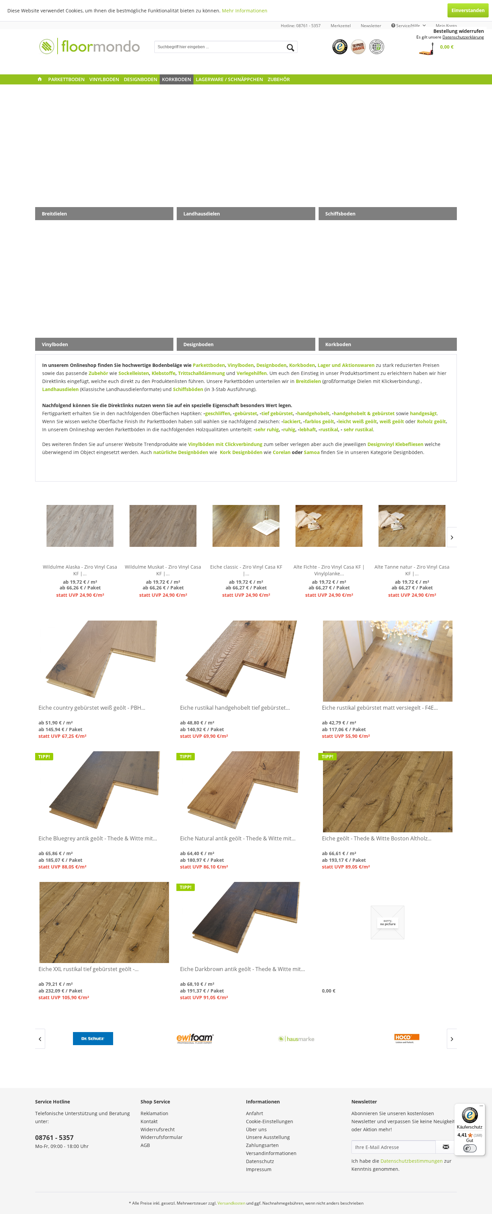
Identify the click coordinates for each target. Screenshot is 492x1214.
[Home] (40, 79)
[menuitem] (341, 25)
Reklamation (154, 1113)
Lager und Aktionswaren (346, 365)
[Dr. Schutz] (93, 1038)
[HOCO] (399, 1038)
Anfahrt (254, 1113)
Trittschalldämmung (201, 373)
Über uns (256, 1129)
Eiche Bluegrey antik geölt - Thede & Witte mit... (97, 838)
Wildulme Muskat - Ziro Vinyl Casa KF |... (163, 570)
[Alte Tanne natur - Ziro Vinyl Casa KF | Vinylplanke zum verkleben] (412, 526)
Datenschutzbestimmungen (412, 1161)
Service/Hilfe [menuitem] (408, 25)
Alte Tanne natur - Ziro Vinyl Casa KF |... (412, 570)
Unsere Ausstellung (268, 1137)
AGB (145, 1145)
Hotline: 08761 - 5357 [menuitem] (301, 25)
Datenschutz (260, 1161)
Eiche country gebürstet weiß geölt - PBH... (91, 707)
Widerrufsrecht (158, 1129)
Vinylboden (241, 365)
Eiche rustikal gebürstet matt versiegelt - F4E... (380, 707)
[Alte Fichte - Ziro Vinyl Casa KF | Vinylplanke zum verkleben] (329, 526)
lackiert (292, 421)
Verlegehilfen (252, 373)
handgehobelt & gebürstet (364, 413)
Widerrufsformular (162, 1137)
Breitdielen (308, 381)
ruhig (289, 429)
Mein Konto (446, 25)
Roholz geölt (431, 421)
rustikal (329, 429)
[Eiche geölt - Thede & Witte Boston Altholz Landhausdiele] (388, 792)
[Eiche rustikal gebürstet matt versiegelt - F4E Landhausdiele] (388, 661)
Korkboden (302, 365)
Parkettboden (209, 365)
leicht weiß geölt (357, 421)
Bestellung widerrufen (458, 31)
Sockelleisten (133, 373)
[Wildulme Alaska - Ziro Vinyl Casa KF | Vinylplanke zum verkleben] (80, 526)
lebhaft (308, 429)
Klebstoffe (163, 373)
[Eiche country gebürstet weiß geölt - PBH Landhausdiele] (104, 661)
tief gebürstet (277, 413)
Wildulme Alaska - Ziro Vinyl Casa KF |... (80, 570)
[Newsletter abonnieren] (446, 1147)
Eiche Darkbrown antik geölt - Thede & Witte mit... (242, 969)
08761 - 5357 (54, 1137)
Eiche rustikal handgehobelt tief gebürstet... (235, 707)
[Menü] (481, 1107)
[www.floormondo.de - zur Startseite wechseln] (90, 50)
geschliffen (217, 413)
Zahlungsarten (262, 1145)
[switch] (470, 1148)
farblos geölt (319, 421)
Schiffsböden (188, 389)
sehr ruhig (267, 429)
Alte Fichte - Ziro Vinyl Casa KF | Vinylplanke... (329, 570)
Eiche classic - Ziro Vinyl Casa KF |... (246, 570)
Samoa (312, 452)
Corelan (281, 452)
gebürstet (246, 413)
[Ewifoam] (195, 1038)
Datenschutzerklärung (463, 37)
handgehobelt (313, 413)
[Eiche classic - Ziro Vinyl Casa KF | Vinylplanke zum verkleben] (246, 526)
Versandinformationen (271, 1153)
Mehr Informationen (244, 10)
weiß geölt (392, 421)
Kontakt (149, 1121)
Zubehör (98, 373)
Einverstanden (468, 10)
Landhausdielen (60, 389)
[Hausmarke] (297, 1038)
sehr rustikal (358, 429)
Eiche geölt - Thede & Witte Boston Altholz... (376, 838)
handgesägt (423, 413)
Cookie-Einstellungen (269, 1121)
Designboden (271, 365)
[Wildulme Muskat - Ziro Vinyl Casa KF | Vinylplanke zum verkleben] (163, 526)
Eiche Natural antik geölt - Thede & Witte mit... (238, 838)
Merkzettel (341, 25)
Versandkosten (231, 1203)
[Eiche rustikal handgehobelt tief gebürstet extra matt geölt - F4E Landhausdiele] (246, 661)
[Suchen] (290, 47)
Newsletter (371, 25)
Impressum (258, 1169)
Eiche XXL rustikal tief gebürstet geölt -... (88, 969)
